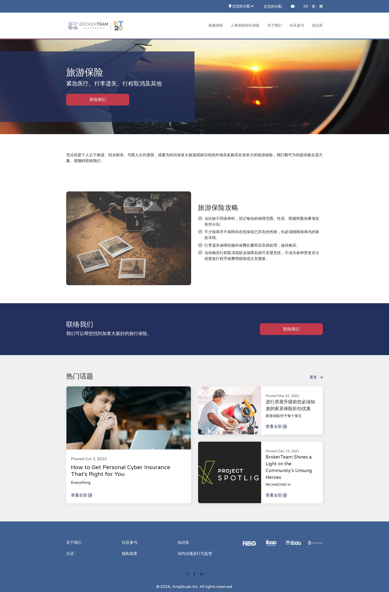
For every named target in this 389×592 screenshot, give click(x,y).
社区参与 (297, 25)
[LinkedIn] (201, 574)
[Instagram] (187, 574)
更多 (313, 377)
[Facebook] (194, 574)
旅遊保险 (215, 25)
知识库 (317, 25)
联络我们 (98, 99)
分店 (70, 553)
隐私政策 (129, 553)
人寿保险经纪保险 (245, 25)
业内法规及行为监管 (195, 553)
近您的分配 (273, 6)
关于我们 (274, 25)
